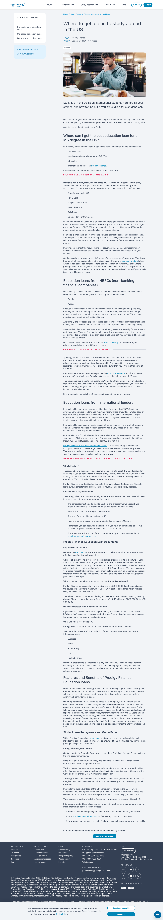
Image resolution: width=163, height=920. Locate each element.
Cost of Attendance (116, 373)
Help (124, 5)
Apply (148, 5)
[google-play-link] (123, 888)
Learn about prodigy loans (29, 38)
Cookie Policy (61, 914)
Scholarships (16, 856)
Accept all (121, 914)
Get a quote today (104, 836)
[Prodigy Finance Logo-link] (18, 4)
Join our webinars (25, 54)
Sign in (136, 5)
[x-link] (138, 869)
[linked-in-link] (123, 869)
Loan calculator (40, 856)
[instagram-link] (123, 876)
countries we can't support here (82, 536)
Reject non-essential (121, 908)
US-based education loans (29, 34)
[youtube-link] (131, 876)
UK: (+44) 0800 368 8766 (93, 856)
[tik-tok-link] (138, 876)
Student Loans (67, 5)
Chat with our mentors (27, 49)
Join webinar (128, 851)
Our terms (62, 853)
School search (40, 849)
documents (80, 552)
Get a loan (15, 853)
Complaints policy (65, 856)
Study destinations (89, 5)
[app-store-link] (131, 888)
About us (49, 5)
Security (61, 862)
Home (65, 14)
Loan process (39, 862)
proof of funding (110, 342)
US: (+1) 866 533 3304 (91, 859)
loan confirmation (130, 261)
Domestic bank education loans (29, 28)
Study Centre (76, 14)
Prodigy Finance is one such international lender (85, 445)
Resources (110, 5)
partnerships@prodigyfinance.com (96, 870)
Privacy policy (64, 849)
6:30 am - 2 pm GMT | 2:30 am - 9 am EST (99, 849)
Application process (42, 859)
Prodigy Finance (98, 166)
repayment (95, 738)
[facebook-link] (131, 869)
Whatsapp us (87, 862)
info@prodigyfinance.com (93, 853)
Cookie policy (64, 859)
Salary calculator (41, 853)
